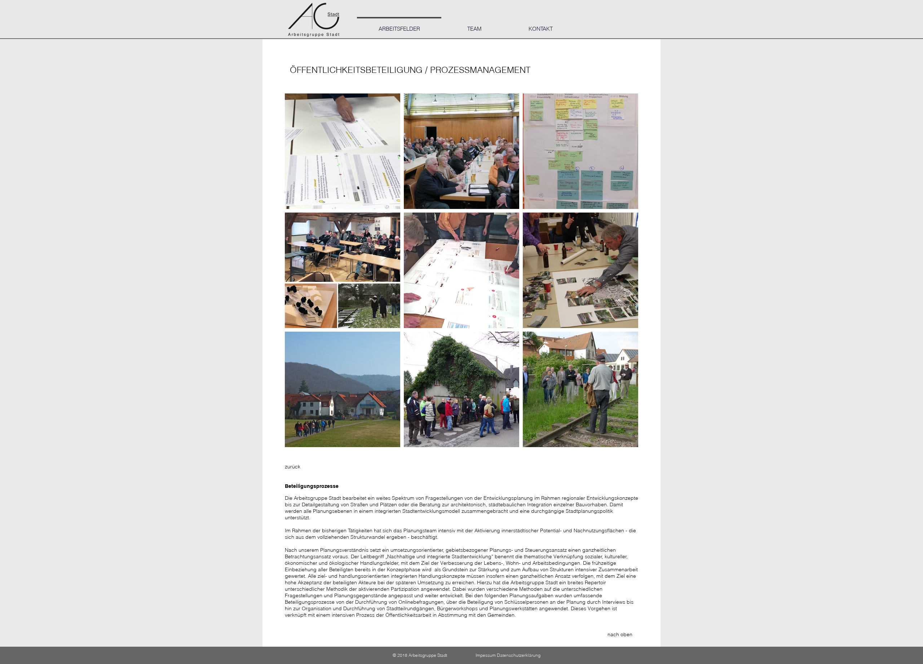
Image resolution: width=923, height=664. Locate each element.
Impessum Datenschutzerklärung (508, 655)
